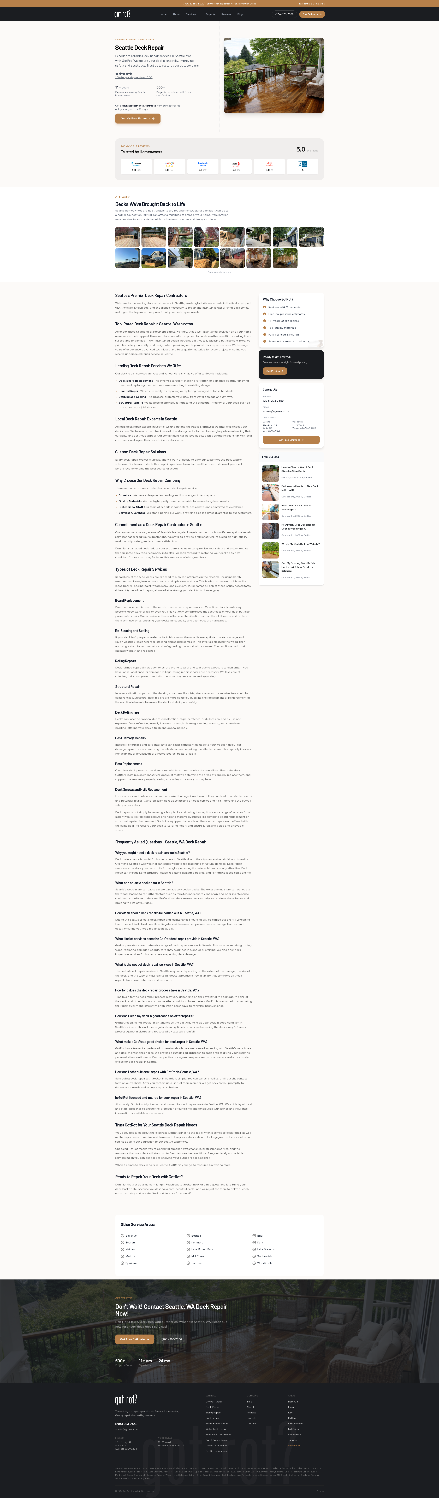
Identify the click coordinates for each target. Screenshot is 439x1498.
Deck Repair (213, 1407)
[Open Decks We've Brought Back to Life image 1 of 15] (127, 237)
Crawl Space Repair (217, 1440)
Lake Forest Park (202, 1249)
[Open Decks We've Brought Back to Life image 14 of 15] (258, 258)
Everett (130, 1242)
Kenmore (197, 1242)
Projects (210, 14)
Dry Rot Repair (214, 1401)
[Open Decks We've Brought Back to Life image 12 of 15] (206, 258)
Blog (240, 14)
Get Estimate (312, 14)
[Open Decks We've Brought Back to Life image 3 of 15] (180, 237)
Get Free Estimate (291, 439)
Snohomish (264, 1256)
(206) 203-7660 (284, 14)
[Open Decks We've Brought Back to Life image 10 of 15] (153, 258)
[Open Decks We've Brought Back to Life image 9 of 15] (127, 258)
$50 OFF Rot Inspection (218, 3)
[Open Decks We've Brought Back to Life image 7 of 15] (285, 237)
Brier (260, 1235)
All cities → (294, 1445)
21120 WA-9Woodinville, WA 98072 (171, 1444)
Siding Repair (213, 1412)
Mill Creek (197, 1256)
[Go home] (126, 1399)
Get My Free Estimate (135, 118)
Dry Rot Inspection (216, 1451)
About (176, 14)
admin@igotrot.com (276, 411)
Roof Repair (212, 1418)
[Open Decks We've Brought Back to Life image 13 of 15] (232, 258)
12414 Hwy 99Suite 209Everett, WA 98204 (126, 1445)
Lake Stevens (266, 1249)
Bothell (196, 1235)
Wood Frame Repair (217, 1423)
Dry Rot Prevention (217, 1445)
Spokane (131, 1263)
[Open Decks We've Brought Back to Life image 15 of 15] (285, 258)
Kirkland (131, 1249)
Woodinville (264, 1263)
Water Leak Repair (216, 1429)
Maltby (130, 1256)
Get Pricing (274, 371)
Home (163, 14)
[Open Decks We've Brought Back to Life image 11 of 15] (180, 258)
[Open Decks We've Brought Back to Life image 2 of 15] (153, 237)
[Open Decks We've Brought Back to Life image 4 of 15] (206, 237)
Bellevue (131, 1235)
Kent (260, 1242)
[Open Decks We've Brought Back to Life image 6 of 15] (258, 237)
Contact (251, 1423)
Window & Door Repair (219, 1434)
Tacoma (196, 1263)
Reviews (226, 14)
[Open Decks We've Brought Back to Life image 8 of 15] (311, 237)
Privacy (320, 1491)
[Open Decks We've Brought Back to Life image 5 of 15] (232, 237)
